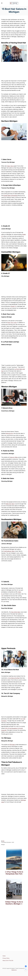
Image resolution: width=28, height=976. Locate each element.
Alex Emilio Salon (15, 612)
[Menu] (2, 3)
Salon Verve (10, 166)
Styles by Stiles (13, 457)
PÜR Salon (12, 744)
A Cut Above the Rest (14, 678)
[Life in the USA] (14, 3)
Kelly (3, 841)
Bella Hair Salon (10, 503)
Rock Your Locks (12, 322)
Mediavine (14, 970)
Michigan (3, 844)
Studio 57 (13, 306)
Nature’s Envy (9, 433)
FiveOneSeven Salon (9, 551)
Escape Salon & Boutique (10, 195)
